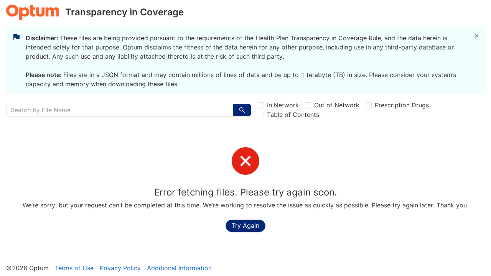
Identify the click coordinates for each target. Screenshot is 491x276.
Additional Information (179, 268)
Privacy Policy (120, 268)
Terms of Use (74, 268)
